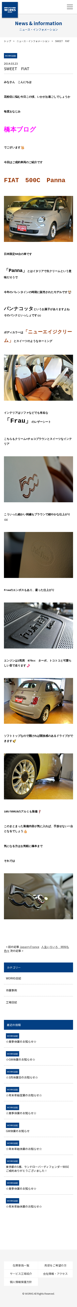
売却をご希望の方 (55, 1265)
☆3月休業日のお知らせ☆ (22, 1074)
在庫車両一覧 (21, 1265)
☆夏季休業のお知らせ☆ (21, 1038)
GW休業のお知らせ (18, 1128)
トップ (7, 41)
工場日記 (11, 1002)
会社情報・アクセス (55, 1274)
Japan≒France (29, 947)
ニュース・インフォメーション (33, 41)
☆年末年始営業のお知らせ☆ (24, 1092)
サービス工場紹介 (21, 1274)
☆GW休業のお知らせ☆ (20, 1056)
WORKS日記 (13, 978)
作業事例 (11, 990)
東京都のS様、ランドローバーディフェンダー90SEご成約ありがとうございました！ (37, 1166)
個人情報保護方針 (21, 1282)
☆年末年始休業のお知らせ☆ (24, 1146)
